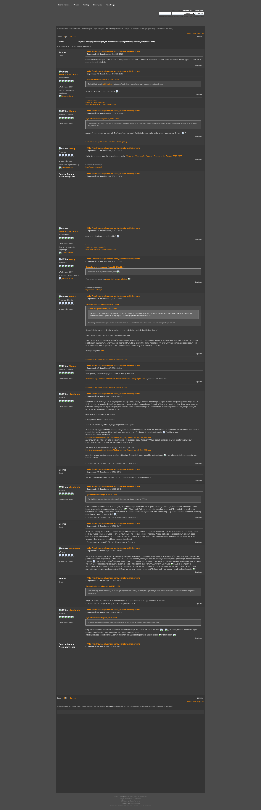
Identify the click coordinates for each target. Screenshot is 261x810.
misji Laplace (107, 84)
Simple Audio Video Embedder (130, 799)
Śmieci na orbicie (91, 100)
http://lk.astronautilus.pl (93, 167)
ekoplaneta (74, 394)
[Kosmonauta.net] (66, 96)
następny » (200, 33)
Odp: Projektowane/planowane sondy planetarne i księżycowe (113, 51)
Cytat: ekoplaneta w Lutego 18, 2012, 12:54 (103, 586)
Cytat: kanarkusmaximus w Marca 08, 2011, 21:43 (105, 267)
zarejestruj (199, 10)
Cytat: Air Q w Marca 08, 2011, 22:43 (103, 309)
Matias (72, 111)
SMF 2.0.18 (118, 796)
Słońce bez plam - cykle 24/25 (95, 102)
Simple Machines (140, 796)
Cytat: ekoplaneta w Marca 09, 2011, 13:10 (102, 304)
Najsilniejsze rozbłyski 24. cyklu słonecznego (100, 104)
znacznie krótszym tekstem (116, 279)
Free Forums (135, 801)
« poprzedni (191, 33)
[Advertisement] (143, 202)
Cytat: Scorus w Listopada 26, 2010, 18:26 (102, 119)
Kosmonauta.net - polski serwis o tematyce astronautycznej (106, 142)
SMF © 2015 (128, 796)
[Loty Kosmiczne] (66, 168)
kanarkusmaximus (68, 74)
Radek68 (119, 29)
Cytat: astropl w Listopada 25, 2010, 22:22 (102, 79)
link (102, 351)
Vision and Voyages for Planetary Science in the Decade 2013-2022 (154, 156)
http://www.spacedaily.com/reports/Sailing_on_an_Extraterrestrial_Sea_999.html (118, 437)
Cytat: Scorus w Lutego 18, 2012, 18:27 (101, 618)
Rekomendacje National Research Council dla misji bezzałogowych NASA (116, 379)
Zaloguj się (187, 10)
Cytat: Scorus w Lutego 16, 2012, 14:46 (101, 495)
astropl (126, 29)
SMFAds (124, 801)
